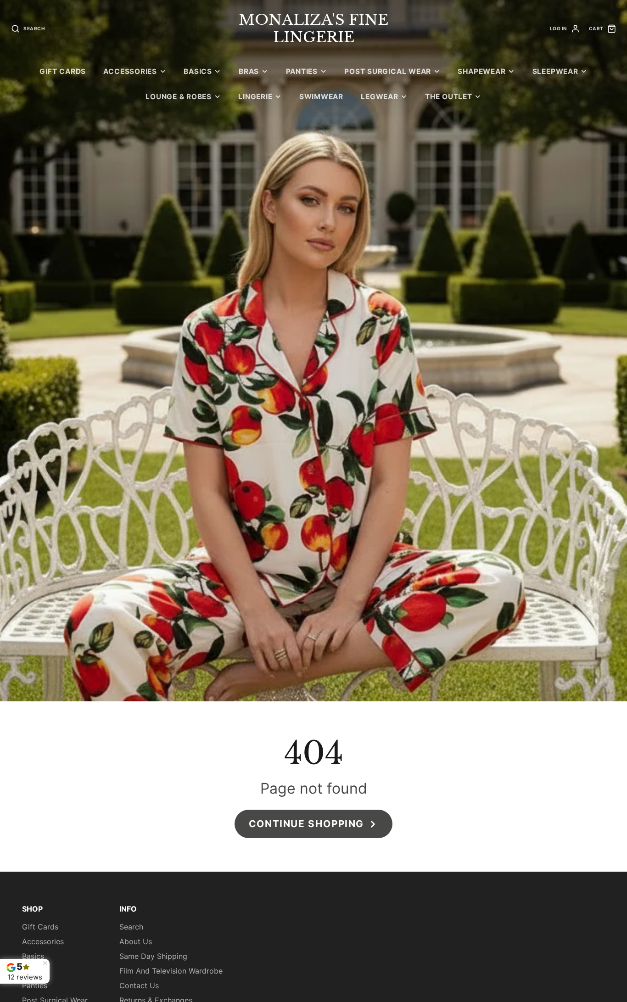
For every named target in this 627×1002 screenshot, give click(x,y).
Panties (302, 71)
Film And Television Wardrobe (171, 970)
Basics (198, 71)
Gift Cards (62, 71)
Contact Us (139, 985)
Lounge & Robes (179, 96)
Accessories (130, 71)
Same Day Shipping (153, 956)
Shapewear (481, 71)
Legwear (379, 96)
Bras (249, 71)
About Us (135, 941)
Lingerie (255, 96)
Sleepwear (555, 71)
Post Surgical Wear (387, 71)
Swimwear (321, 96)
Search (131, 926)
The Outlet (448, 96)
